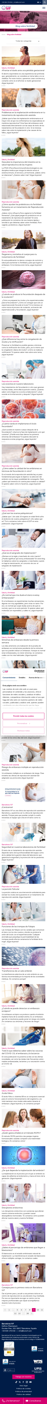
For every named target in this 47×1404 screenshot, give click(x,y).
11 (42, 1310)
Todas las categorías (23, 41)
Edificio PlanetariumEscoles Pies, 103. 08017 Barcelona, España (19, 1327)
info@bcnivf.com (19, 2)
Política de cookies (23, 1389)
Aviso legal (23, 1386)
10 (38, 1310)
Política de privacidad (23, 1391)
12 (15, 1313)
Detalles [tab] (22, 678)
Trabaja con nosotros (23, 1377)
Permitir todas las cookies (23, 716)
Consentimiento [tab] (9, 678)
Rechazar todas (23, 731)
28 (27, 1313)
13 (19, 1313)
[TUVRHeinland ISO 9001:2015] (37, 1349)
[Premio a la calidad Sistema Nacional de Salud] (9, 1349)
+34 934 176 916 (7, 2)
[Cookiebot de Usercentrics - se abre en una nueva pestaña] (34, 671)
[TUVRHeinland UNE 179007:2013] (9, 1362)
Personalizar (22, 723)
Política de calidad (24, 1394)
